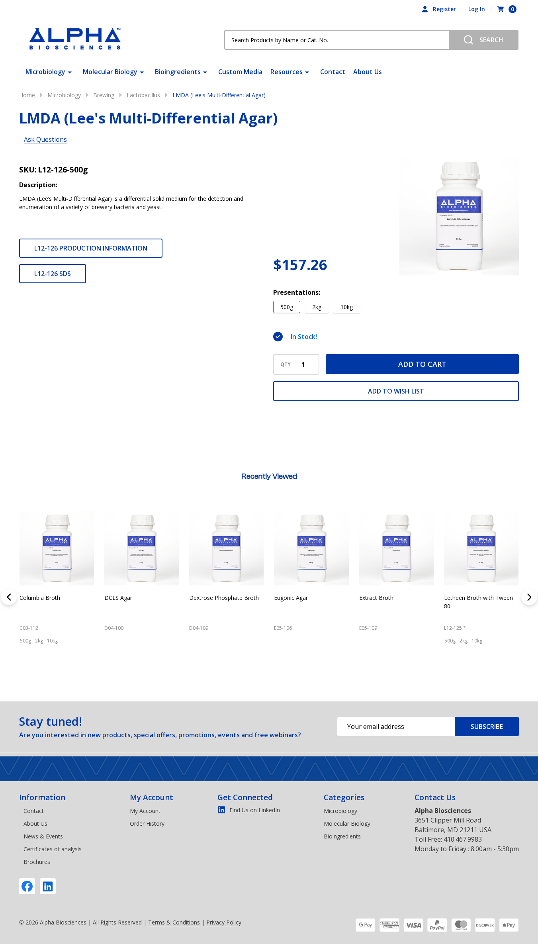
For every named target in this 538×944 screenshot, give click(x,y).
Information (42, 797)
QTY (285, 364)
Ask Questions (45, 139)
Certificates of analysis (52, 849)
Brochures (36, 862)
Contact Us (435, 797)
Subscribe (487, 726)
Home (27, 95)
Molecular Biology (110, 71)
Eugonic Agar (216, 597)
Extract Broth (301, 597)
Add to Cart (422, 364)
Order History (147, 823)
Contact (332, 71)
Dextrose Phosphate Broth (149, 597)
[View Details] (37, 676)
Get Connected (245, 797)
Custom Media (240, 71)
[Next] (529, 597)
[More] (70, 72)
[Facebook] (27, 886)
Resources (286, 71)
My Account (151, 797)
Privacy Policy (223, 922)
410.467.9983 (463, 839)
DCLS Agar (43, 597)
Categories (344, 797)
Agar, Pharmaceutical (481, 597)
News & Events (43, 836)
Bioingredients (178, 71)
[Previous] (9, 597)
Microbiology (45, 71)
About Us (367, 71)
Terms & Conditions (174, 922)
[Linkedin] (48, 886)
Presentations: (296, 292)
